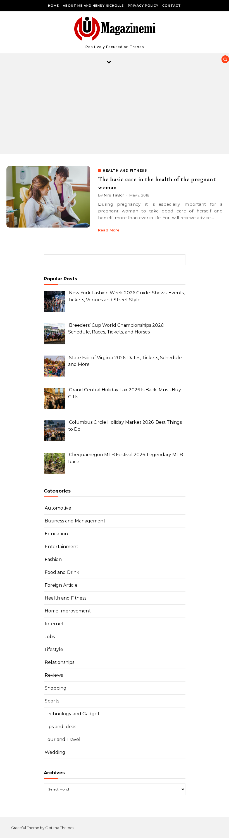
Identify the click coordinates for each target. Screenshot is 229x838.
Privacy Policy (143, 6)
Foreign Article (61, 585)
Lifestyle (54, 649)
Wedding (55, 752)
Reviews (54, 675)
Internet (54, 623)
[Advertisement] (109, 112)
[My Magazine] (114, 30)
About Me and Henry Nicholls (93, 6)
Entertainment (61, 546)
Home (53, 6)
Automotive (58, 508)
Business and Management (75, 521)
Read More (109, 230)
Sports (52, 701)
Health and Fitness (65, 598)
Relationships (59, 662)
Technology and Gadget (72, 713)
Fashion (53, 559)
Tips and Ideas (60, 726)
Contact (171, 6)
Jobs (50, 636)
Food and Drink (62, 572)
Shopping (55, 688)
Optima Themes (59, 827)
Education (56, 533)
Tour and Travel (62, 739)
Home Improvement (68, 611)
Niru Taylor (114, 195)
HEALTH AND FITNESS (125, 170)
